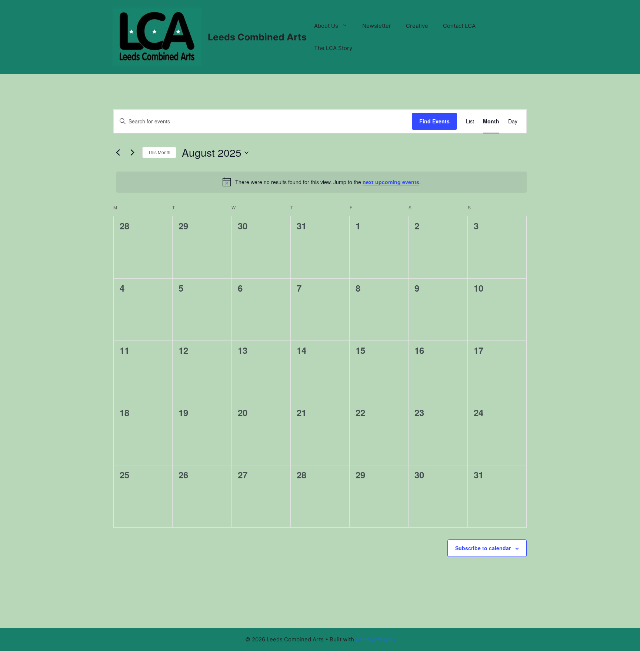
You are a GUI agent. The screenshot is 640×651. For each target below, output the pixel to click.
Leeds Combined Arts (257, 37)
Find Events (434, 121)
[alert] (321, 182)
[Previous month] (117, 152)
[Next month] (132, 152)
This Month (159, 152)
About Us (326, 25)
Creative (417, 25)
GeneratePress (375, 639)
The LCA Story (333, 48)
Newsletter (376, 25)
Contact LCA (459, 25)
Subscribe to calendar (483, 548)
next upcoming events (391, 182)
